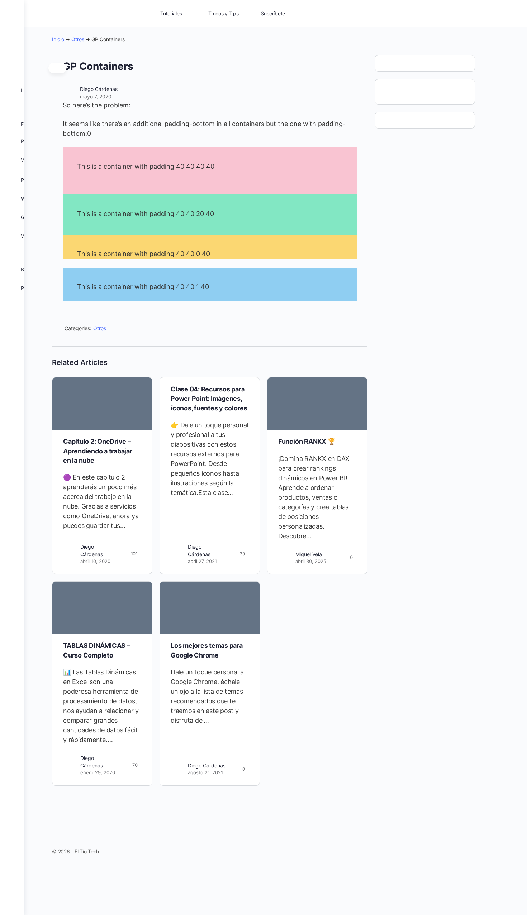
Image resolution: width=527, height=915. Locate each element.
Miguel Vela (308, 554)
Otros (77, 39)
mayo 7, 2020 (95, 96)
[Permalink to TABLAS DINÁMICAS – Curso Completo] (102, 608)
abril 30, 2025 (310, 561)
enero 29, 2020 (97, 772)
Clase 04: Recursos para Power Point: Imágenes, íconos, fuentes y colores (209, 398)
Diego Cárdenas (99, 89)
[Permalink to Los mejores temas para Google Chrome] (210, 608)
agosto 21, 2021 (205, 772)
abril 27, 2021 (202, 561)
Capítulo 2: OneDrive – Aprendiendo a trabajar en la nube (97, 451)
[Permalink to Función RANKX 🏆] (317, 403)
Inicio (58, 39)
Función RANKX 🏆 (306, 441)
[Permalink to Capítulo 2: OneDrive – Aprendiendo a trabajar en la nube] (102, 403)
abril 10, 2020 (95, 561)
